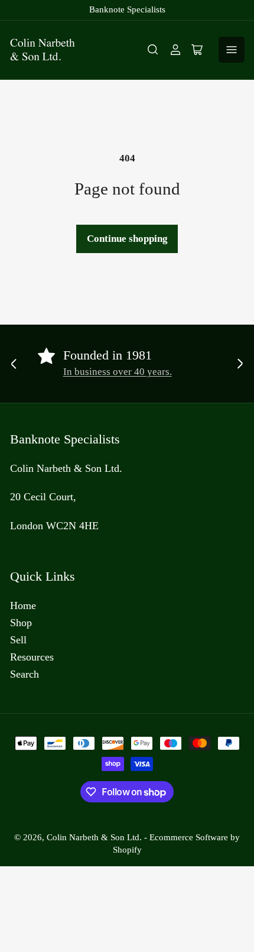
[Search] (153, 50)
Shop (21, 623)
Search (24, 674)
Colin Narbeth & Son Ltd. (94, 837)
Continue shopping (127, 238)
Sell (18, 640)
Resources (32, 657)
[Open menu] (232, 50)
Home (23, 605)
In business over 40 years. (117, 371)
